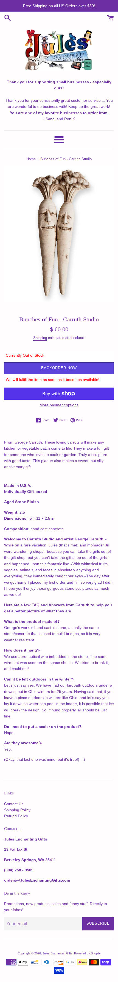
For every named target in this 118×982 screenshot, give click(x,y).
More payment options (59, 405)
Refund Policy (16, 816)
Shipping (40, 338)
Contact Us (13, 804)
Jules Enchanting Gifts (57, 953)
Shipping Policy (17, 810)
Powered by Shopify (87, 953)
